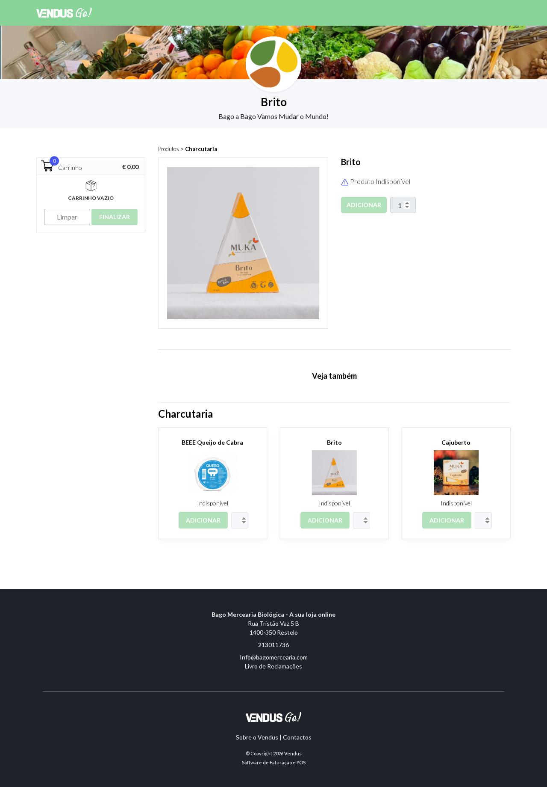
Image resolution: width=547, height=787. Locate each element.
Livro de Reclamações (273, 666)
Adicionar (364, 204)
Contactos (297, 737)
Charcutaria (201, 149)
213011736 (273, 644)
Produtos (168, 149)
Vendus (293, 753)
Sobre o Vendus (257, 737)
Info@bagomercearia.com (274, 657)
